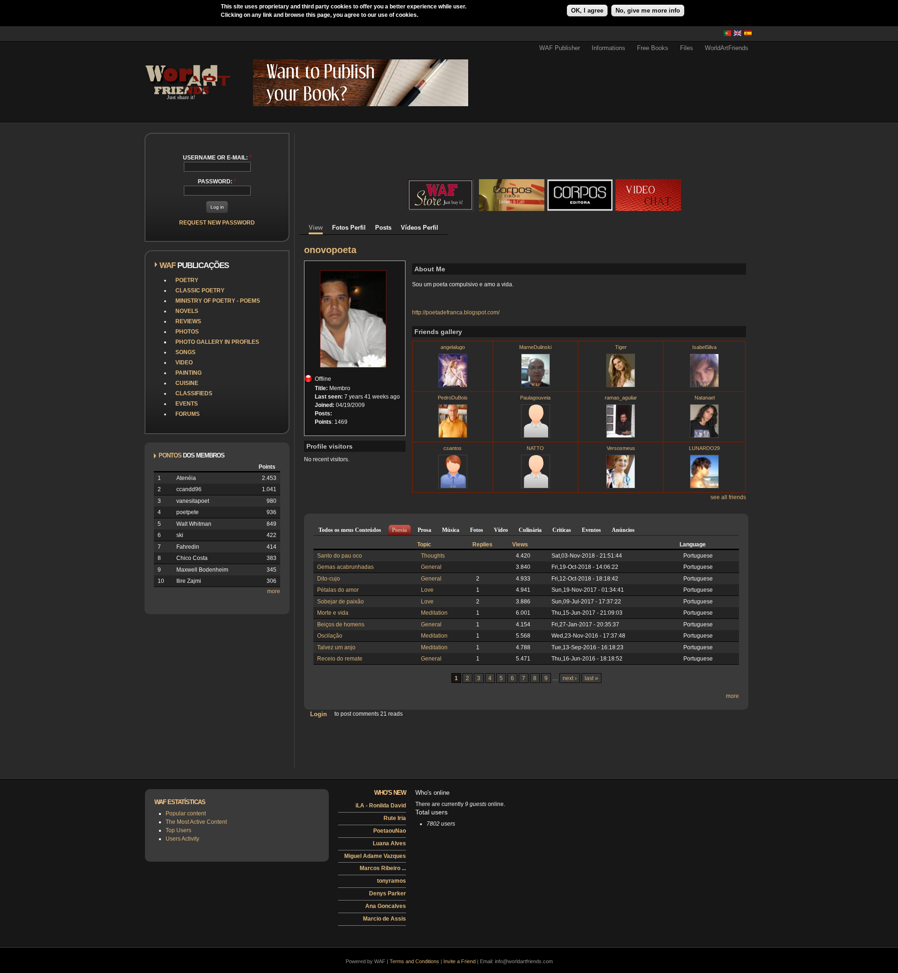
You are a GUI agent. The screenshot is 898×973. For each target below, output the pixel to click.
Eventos (591, 530)
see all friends (728, 497)
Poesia (399, 530)
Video (184, 362)
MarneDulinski (535, 347)
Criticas (561, 530)
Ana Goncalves (385, 906)
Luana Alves (389, 843)
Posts (383, 227)
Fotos (476, 530)
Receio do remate (339, 658)
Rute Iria (395, 818)
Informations (608, 47)
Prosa (424, 530)
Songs (185, 352)
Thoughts (433, 555)
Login (318, 713)
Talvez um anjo (336, 647)
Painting (188, 373)
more (273, 591)
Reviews (188, 321)
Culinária (530, 530)
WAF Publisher (559, 47)
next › (570, 678)
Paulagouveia (535, 397)
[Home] (187, 102)
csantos (452, 448)
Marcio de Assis (384, 918)
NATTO (535, 448)
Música (450, 530)
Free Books (652, 47)
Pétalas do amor (338, 590)
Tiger (621, 347)
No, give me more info (648, 10)
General (431, 567)
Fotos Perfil (349, 227)
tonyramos (391, 881)
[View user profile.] (452, 385)
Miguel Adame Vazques (375, 856)
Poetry (186, 280)
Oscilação (329, 635)
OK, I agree (587, 10)
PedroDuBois (453, 397)
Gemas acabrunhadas (345, 567)
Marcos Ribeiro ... (383, 868)
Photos (187, 331)
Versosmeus (621, 448)
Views (520, 544)
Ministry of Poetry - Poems (217, 301)
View (316, 227)
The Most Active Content (196, 822)
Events (186, 403)
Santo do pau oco (339, 555)
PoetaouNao (389, 831)
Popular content (186, 813)
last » (591, 678)
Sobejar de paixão (340, 601)
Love (427, 590)
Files (686, 47)
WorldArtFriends (726, 47)
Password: (217, 181)
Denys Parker (387, 893)
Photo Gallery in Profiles (217, 342)
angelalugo (453, 347)
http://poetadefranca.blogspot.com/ (456, 312)
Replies (482, 544)
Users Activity (182, 838)
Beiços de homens (340, 624)
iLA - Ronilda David (380, 805)
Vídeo (501, 530)
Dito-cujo (328, 578)
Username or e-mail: (217, 157)
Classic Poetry (199, 290)
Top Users (178, 830)
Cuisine (186, 383)
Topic (424, 544)
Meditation (434, 613)
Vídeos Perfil (419, 227)
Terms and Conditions (414, 961)
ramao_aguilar (621, 397)
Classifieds (193, 393)
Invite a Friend (459, 961)
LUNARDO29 (704, 448)
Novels (186, 311)
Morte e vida (332, 613)
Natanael (705, 397)
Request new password (217, 222)
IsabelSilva (704, 347)
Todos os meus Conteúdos (350, 530)
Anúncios (623, 530)
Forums (187, 414)
